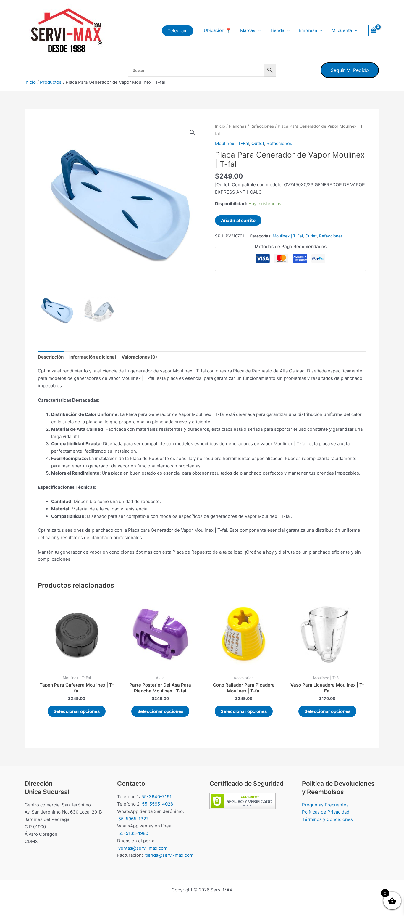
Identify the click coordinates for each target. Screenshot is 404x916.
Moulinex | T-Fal (232, 143)
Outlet (257, 143)
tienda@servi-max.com (169, 855)
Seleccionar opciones (77, 711)
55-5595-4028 (157, 804)
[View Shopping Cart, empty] (374, 30)
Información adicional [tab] (92, 357)
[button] (177, 30)
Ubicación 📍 (217, 30)
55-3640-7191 (156, 796)
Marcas (247, 30)
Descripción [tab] (51, 357)
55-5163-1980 (133, 833)
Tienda (277, 30)
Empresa (308, 30)
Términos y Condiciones (327, 819)
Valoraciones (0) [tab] (139, 357)
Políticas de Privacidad (325, 812)
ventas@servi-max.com (142, 848)
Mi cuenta (342, 30)
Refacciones (262, 126)
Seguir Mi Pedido (350, 70)
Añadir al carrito (238, 220)
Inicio (220, 126)
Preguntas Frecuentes (325, 805)
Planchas (237, 126)
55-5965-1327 (133, 819)
